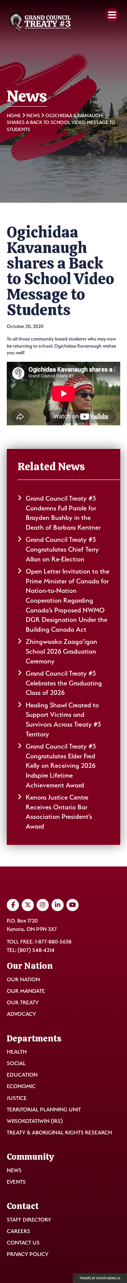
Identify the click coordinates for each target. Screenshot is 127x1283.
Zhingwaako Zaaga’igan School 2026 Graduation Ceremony (61, 651)
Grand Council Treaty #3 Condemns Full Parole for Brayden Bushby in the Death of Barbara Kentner (63, 512)
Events (16, 1182)
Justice (17, 1098)
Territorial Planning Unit (44, 1109)
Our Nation (23, 979)
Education (22, 1075)
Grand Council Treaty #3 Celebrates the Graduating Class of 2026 (64, 683)
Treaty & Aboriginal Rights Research (59, 1132)
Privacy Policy (27, 1254)
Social (16, 1063)
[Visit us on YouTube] (72, 905)
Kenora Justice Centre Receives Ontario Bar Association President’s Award (59, 811)
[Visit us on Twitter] (28, 905)
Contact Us (23, 1242)
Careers (18, 1231)
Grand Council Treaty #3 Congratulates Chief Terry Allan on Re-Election (62, 549)
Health (17, 1052)
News (33, 115)
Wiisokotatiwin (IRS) (35, 1121)
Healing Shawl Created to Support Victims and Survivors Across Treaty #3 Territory (63, 719)
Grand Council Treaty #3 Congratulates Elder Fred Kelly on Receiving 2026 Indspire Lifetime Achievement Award (61, 765)
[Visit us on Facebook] (13, 905)
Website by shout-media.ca (100, 1278)
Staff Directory (29, 1219)
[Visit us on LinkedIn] (57, 905)
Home (14, 115)
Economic (21, 1086)
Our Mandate (26, 991)
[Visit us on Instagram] (43, 905)
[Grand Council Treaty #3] (39, 22)
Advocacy (21, 1014)
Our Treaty (23, 1002)
